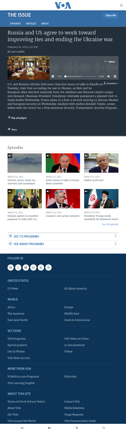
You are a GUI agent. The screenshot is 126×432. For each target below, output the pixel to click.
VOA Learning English (21, 382)
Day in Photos (16, 351)
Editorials (70, 376)
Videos (68, 351)
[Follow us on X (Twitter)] (18, 267)
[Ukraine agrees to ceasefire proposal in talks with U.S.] (25, 198)
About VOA (14, 408)
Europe (68, 307)
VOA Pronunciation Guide (80, 420)
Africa (11, 307)
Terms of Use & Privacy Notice (26, 401)
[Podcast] (48, 267)
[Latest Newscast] (22, 428)
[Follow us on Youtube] (26, 267)
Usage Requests (74, 414)
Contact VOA (72, 401)
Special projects (17, 345)
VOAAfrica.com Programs (23, 376)
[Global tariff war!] (101, 163)
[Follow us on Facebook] (11, 267)
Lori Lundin (17, 51)
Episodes (15, 23)
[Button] (12, 130)
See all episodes (110, 224)
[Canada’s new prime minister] (63, 198)
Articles (31, 23)
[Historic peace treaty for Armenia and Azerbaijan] (25, 163)
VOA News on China (76, 338)
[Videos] (49, 428)
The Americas (16, 313)
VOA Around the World (22, 420)
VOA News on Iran (19, 358)
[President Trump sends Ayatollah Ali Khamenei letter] (101, 198)
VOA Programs (17, 338)
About (45, 23)
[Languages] (77, 428)
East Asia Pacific (18, 320)
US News (13, 288)
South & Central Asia (77, 320)
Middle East (71, 313)
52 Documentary (74, 345)
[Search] (104, 428)
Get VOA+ (13, 414)
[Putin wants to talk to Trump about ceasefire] (63, 163)
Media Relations (74, 408)
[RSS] (41, 267)
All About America (75, 288)
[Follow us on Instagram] (33, 267)
